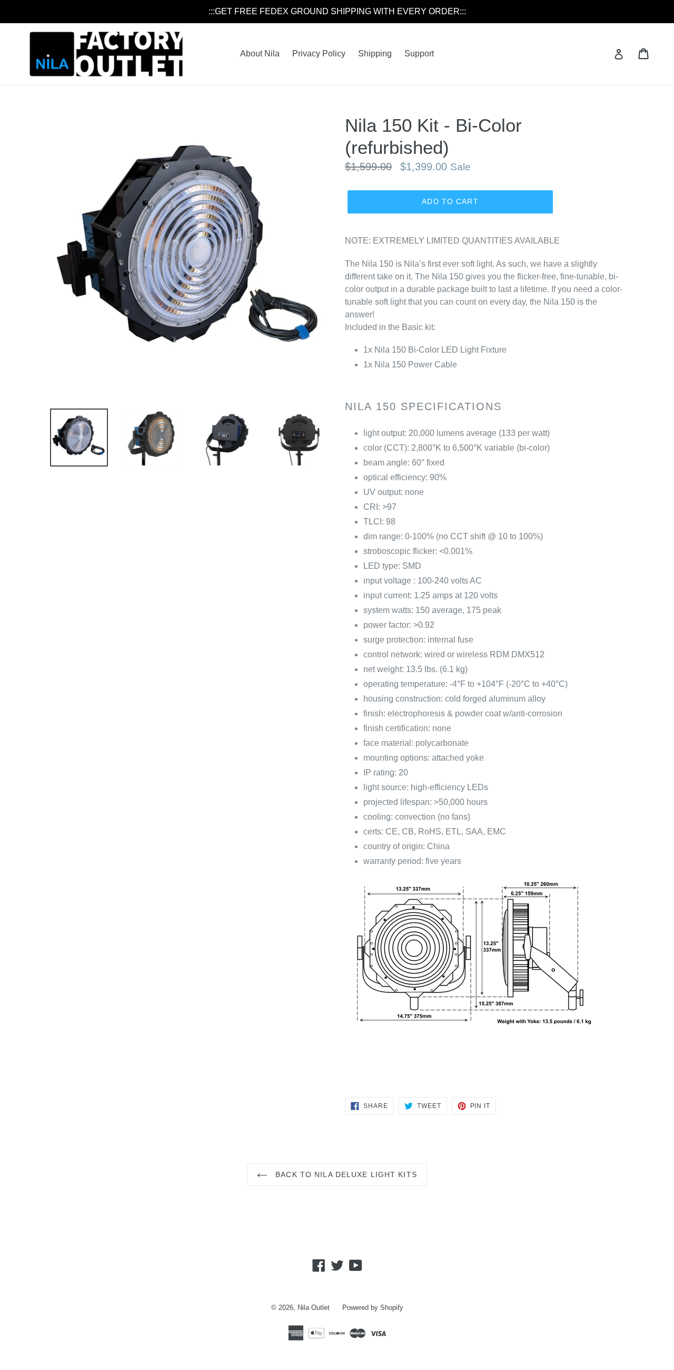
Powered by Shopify (372, 1307)
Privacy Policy (318, 53)
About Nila (260, 53)
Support (419, 53)
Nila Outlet (314, 1307)
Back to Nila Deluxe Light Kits (345, 1174)
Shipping (375, 53)
